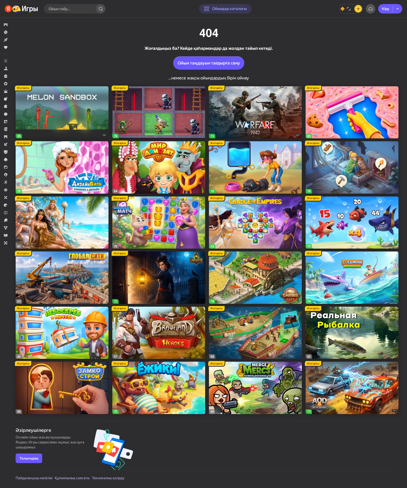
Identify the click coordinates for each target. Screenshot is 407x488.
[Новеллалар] (5, 212)
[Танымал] (5, 47)
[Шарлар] (5, 228)
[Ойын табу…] (100, 9)
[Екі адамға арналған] (5, 197)
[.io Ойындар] (5, 174)
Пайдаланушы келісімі (34, 478)
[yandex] (21, 8)
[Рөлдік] (5, 91)
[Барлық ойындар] (5, 24)
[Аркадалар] (5, 182)
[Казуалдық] (5, 114)
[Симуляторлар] (5, 68)
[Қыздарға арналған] (5, 167)
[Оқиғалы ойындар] (5, 144)
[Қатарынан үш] (5, 121)
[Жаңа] (5, 40)
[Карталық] (5, 159)
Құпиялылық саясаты (72, 478)
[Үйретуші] (5, 235)
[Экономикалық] (5, 129)
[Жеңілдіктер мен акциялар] (5, 32)
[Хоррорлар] (5, 76)
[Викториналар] (5, 190)
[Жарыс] (5, 205)
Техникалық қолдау (108, 478)
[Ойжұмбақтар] (5, 106)
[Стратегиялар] (5, 137)
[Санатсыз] (5, 61)
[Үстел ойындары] (5, 243)
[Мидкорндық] (5, 83)
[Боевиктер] (5, 99)
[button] (5, 24)
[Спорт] (5, 220)
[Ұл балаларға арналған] (5, 152)
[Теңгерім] (351, 9)
